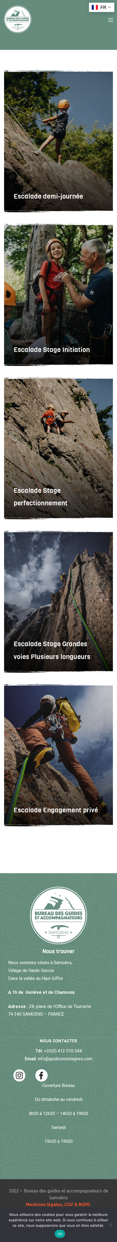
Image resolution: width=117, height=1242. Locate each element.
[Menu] (110, 19)
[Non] (110, 1225)
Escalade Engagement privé (56, 810)
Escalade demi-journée (48, 196)
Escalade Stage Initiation (52, 349)
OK (60, 1234)
